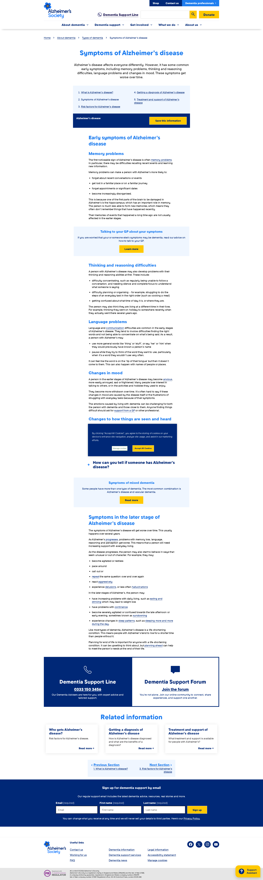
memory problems (161, 159)
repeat (95, 576)
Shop (156, 3)
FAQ (72, 860)
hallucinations (140, 586)
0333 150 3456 (87, 689)
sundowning (140, 615)
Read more (131, 500)
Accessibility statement (162, 855)
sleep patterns (126, 620)
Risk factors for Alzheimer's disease (100, 106)
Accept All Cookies (143, 448)
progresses (112, 539)
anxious (167, 379)
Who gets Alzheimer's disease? (65, 731)
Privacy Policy (192, 818)
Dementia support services (125, 855)
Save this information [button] (168, 120)
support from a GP (124, 410)
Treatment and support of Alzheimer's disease (156, 101)
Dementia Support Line (120, 15)
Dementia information (122, 849)
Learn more (131, 249)
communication (115, 328)
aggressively (105, 581)
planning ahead (153, 645)
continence (121, 607)
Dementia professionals (199, 3)
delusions (110, 586)
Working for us (78, 855)
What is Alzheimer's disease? (97, 92)
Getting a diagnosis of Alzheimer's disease (161, 92)
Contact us (172, 3)
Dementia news (118, 860)
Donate (209, 15)
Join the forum (175, 689)
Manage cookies (157, 860)
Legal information (158, 849)
